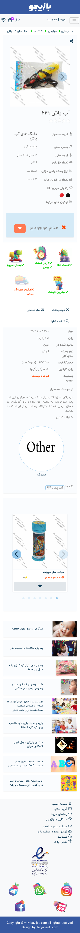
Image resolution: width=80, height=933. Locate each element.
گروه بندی (60, 809)
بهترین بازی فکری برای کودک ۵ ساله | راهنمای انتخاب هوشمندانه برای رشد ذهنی (25, 706)
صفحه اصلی (59, 804)
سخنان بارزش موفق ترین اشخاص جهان (28, 744)
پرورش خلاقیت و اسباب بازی (26, 648)
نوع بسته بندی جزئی (54, 171)
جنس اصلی (61, 147)
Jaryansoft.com (47, 928)
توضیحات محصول (61, 389)
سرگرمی (52, 31)
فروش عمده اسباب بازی (52, 832)
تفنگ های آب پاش (18, 31)
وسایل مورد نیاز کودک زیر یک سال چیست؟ (26, 667)
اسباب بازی (67, 31)
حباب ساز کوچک (53, 572)
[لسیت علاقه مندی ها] (3, 20)
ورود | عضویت (56, 20)
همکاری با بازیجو (56, 819)
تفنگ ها (38, 31)
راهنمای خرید (59, 814)
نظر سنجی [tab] (33, 310)
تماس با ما (60, 842)
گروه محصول (60, 134)
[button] (17, 77)
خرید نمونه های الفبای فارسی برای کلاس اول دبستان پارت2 (26, 783)
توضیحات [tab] (58, 310)
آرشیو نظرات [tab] (56, 322)
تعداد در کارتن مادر (56, 180)
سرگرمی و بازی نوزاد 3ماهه (27, 629)
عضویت (62, 837)
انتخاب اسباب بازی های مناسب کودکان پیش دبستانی (25, 764)
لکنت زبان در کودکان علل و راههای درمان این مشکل (27, 687)
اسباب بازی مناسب (55, 827)
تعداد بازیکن (60, 163)
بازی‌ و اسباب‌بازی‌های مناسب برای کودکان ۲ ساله (26, 725)
